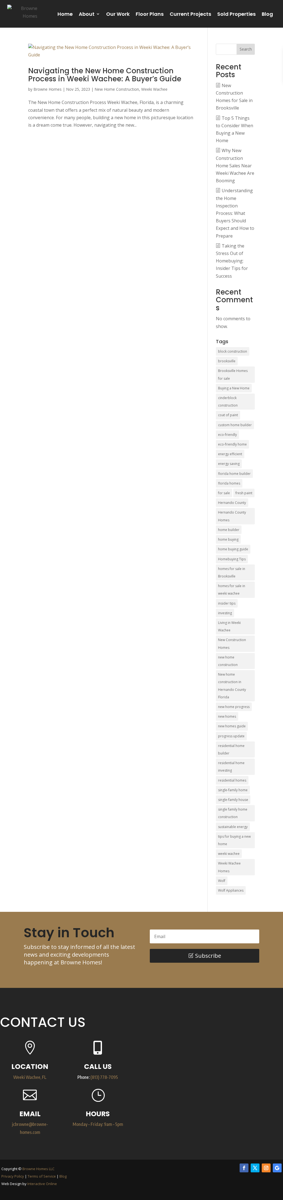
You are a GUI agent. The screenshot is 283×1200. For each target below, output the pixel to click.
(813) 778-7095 (104, 1077)
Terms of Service (42, 1176)
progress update (231, 736)
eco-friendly (227, 434)
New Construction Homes (232, 643)
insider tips (226, 603)
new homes (227, 716)
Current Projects (190, 14)
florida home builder (234, 473)
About (87, 14)
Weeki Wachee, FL (29, 1077)
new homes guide (232, 726)
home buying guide (233, 549)
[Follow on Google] (277, 1167)
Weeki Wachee (154, 89)
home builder (228, 529)
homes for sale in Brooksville (231, 572)
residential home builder (231, 749)
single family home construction (232, 813)
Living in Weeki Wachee (229, 626)
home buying (228, 539)
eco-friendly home (232, 444)
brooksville (226, 361)
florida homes (229, 483)
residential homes (232, 780)
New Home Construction (117, 89)
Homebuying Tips (232, 559)
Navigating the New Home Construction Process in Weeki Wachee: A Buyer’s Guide (104, 75)
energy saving (229, 463)
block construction (232, 351)
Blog (267, 14)
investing (225, 613)
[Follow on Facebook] (244, 1167)
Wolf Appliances (230, 890)
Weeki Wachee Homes (229, 867)
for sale (224, 493)
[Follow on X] (255, 1167)
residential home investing (231, 767)
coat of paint (228, 415)
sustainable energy (233, 826)
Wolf (221, 880)
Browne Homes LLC (38, 1168)
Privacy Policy (12, 1176)
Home (65, 14)
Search (246, 49)
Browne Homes (47, 89)
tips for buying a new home (234, 840)
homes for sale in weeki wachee (231, 590)
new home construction (228, 661)
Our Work (118, 14)
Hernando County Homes (232, 516)
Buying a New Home (234, 388)
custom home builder (235, 425)
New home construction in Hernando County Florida (232, 685)
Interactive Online (42, 1183)
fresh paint (243, 493)
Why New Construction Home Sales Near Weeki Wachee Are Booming (235, 165)
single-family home (233, 790)
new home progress (234, 706)
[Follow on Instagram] (266, 1167)
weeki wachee (229, 853)
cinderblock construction (228, 401)
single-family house (233, 799)
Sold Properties (236, 14)
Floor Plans (150, 14)
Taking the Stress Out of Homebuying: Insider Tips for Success (232, 261)
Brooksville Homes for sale (233, 374)
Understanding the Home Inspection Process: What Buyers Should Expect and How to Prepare (235, 213)
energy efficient (230, 454)
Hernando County (232, 502)
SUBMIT (249, 1128)
